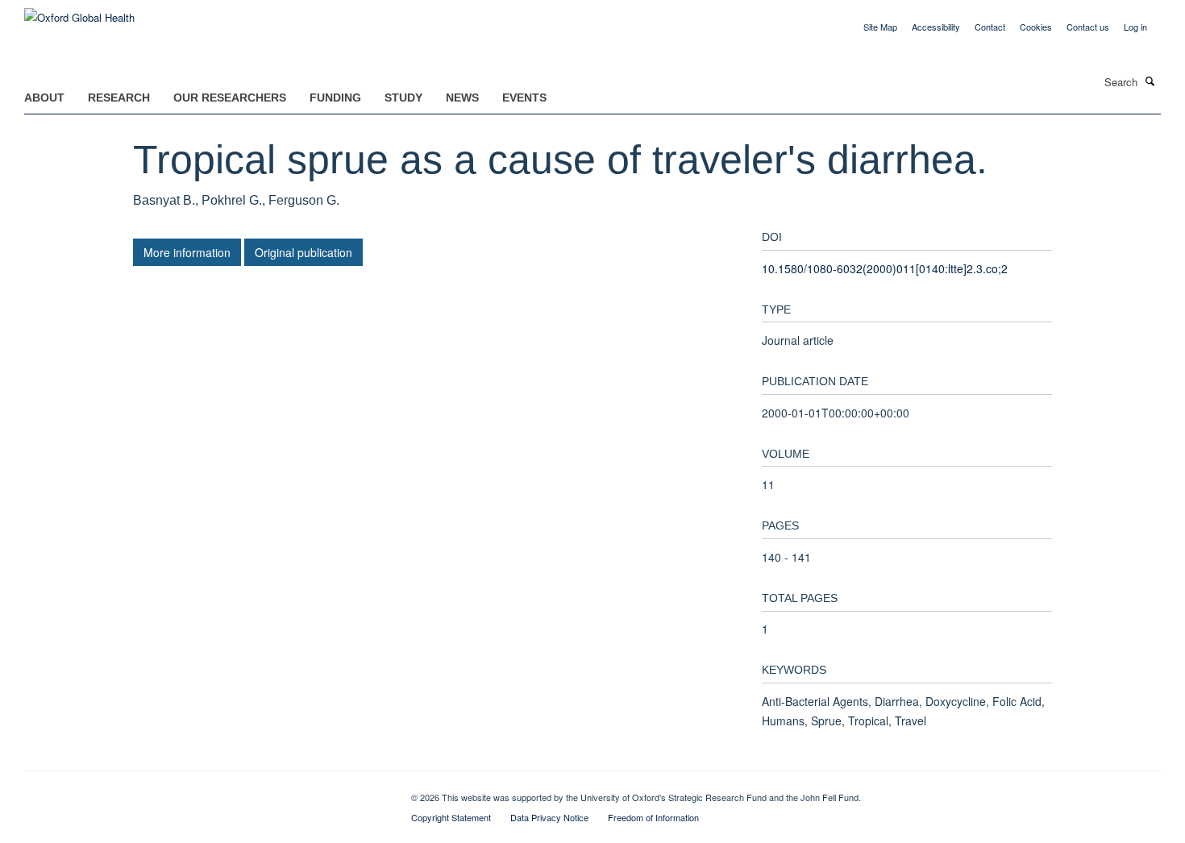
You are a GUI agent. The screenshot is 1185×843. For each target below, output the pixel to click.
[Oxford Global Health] (79, 11)
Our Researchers (229, 97)
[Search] (1150, 80)
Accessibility (936, 26)
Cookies (1036, 26)
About (44, 97)
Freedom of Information (653, 817)
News (462, 97)
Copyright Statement (451, 817)
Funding (335, 97)
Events (524, 97)
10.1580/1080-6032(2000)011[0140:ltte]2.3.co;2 (885, 268)
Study (403, 97)
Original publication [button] (303, 252)
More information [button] (187, 252)
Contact (990, 26)
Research (119, 97)
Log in (1135, 26)
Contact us (1087, 26)
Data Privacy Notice (549, 817)
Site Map (880, 26)
